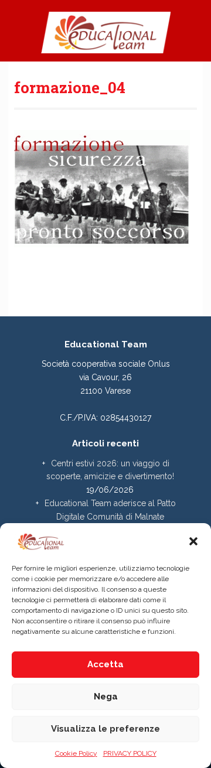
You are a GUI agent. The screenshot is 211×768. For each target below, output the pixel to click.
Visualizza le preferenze (105, 728)
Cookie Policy (76, 753)
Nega (106, 696)
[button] (193, 541)
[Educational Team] (105, 37)
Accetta (105, 664)
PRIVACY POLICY (129, 753)
